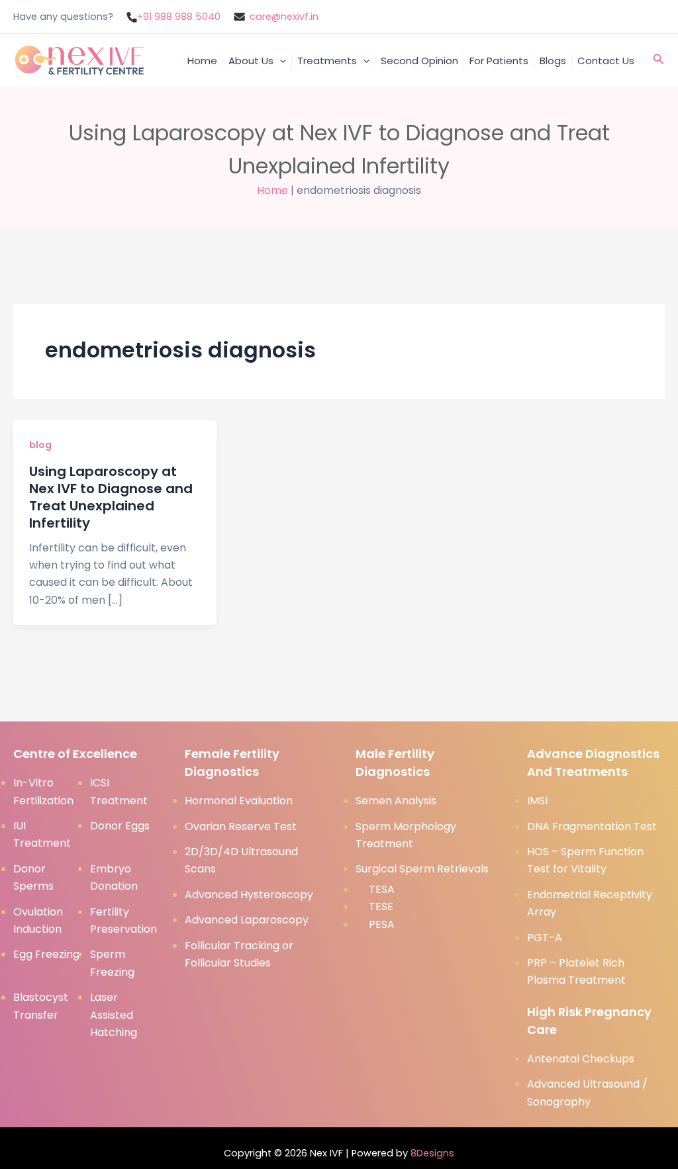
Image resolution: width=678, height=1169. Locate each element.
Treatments (327, 61)
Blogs (553, 61)
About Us (250, 61)
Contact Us (605, 61)
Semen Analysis (396, 800)
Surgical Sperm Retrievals (422, 868)
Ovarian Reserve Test (241, 826)
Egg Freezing (46, 954)
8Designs (432, 1153)
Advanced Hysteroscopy (249, 894)
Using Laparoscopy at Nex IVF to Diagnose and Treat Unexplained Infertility (111, 497)
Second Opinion (419, 61)
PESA (382, 924)
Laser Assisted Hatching (113, 1015)
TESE (381, 906)
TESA (382, 889)
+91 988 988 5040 (178, 16)
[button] (279, 60)
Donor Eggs (120, 825)
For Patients (498, 61)
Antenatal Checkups (580, 1058)
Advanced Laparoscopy (247, 919)
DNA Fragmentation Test (592, 826)
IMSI (537, 800)
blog (40, 444)
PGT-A (544, 937)
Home (202, 61)
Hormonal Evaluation (239, 800)
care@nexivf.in (284, 16)
